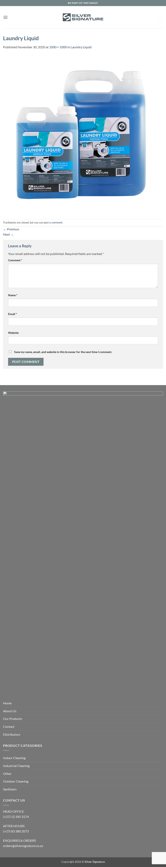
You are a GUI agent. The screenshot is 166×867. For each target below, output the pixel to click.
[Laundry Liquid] (83, 134)
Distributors (11, 734)
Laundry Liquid (81, 47)
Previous (11, 229)
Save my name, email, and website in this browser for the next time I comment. (63, 352)
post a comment (53, 222)
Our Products (12, 719)
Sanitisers (10, 789)
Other (7, 773)
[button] (5, 17)
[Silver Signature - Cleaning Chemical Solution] (83, 17)
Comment (15, 260)
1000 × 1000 (58, 47)
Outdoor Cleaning (15, 781)
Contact (8, 726)
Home (7, 703)
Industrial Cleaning (16, 766)
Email (12, 314)
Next (8, 234)
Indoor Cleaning (14, 758)
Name (12, 295)
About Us (9, 711)
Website (13, 332)
